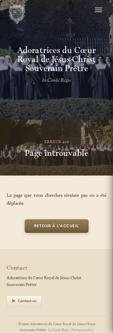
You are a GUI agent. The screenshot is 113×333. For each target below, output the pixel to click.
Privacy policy (82, 330)
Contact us (27, 301)
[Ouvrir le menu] (98, 10)
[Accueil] (17, 10)
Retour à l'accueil (56, 225)
